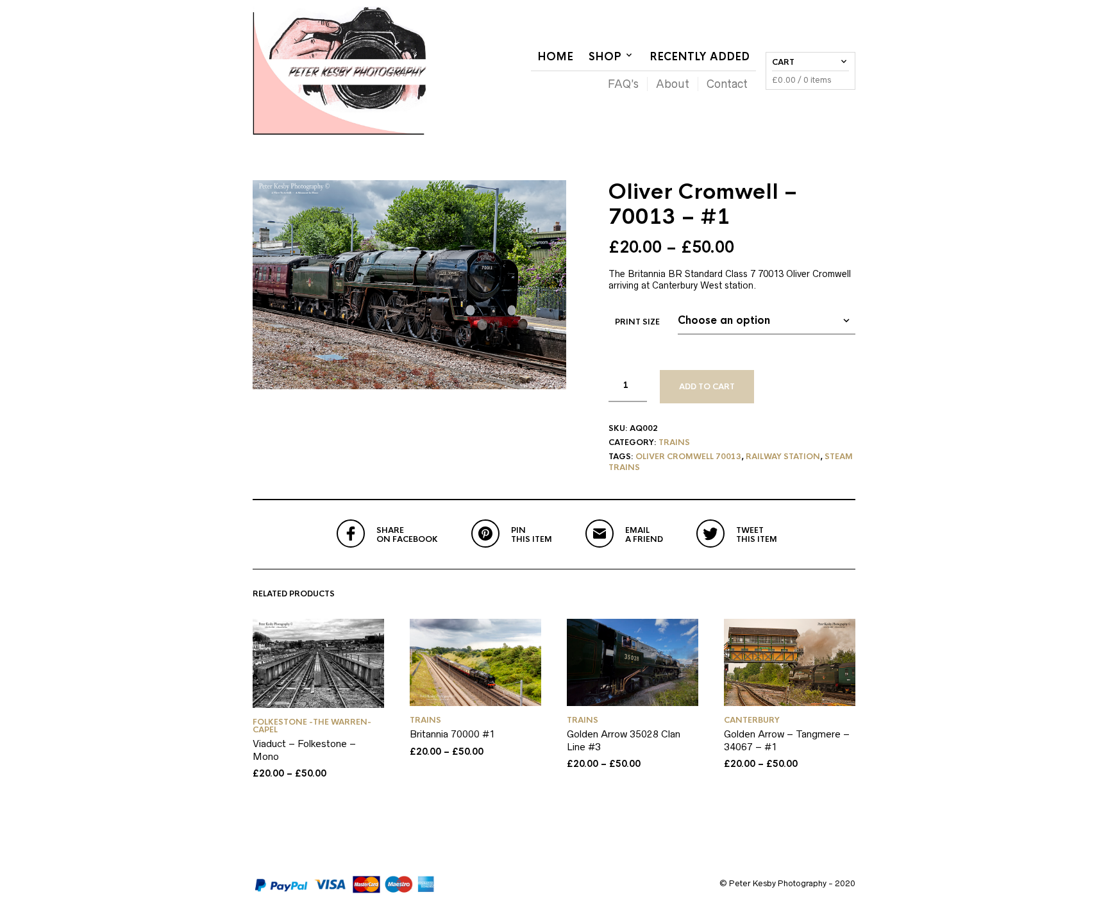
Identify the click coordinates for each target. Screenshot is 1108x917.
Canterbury (752, 720)
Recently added (700, 56)
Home (555, 56)
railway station (783, 456)
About (672, 84)
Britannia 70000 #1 (452, 733)
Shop (605, 56)
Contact (727, 84)
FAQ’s (623, 84)
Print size (637, 322)
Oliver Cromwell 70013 (688, 456)
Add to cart (707, 387)
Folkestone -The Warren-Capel (312, 726)
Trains (674, 442)
